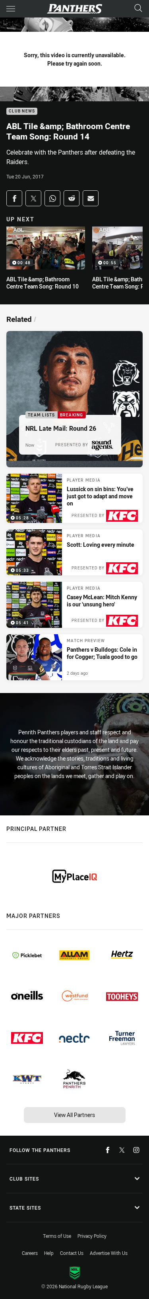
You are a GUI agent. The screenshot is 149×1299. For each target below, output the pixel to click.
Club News (22, 111)
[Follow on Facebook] (107, 1150)
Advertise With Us (109, 1253)
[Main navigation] (10, 8)
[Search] (138, 9)
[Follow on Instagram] (136, 1150)
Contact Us (71, 1253)
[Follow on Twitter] (122, 1150)
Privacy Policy (91, 1236)
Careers (30, 1253)
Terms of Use (57, 1236)
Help (49, 1253)
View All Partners (74, 1115)
